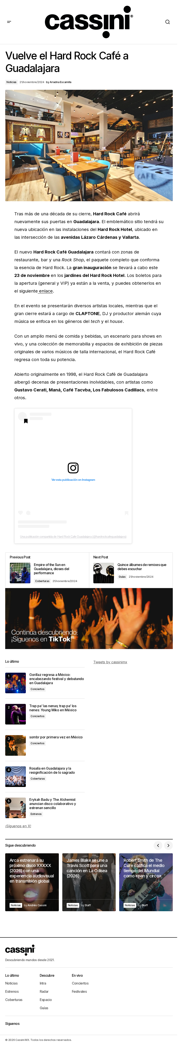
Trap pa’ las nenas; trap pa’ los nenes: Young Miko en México (52, 708)
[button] (9, 22)
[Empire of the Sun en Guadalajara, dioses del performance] (47, 570)
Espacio (46, 1000)
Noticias (11, 82)
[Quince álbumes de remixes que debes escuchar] (131, 570)
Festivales (79, 991)
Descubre (47, 975)
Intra (43, 983)
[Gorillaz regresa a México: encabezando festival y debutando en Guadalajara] (15, 683)
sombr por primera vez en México (56, 737)
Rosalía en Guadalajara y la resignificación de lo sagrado (52, 770)
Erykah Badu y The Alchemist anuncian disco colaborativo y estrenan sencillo (52, 804)
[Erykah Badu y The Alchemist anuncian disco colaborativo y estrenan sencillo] (15, 808)
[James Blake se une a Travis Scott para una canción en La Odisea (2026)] (89, 882)
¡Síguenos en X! (18, 826)
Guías (122, 576)
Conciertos (37, 689)
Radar (44, 991)
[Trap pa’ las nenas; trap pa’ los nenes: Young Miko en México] (15, 714)
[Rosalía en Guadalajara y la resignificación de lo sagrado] (15, 776)
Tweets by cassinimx (110, 662)
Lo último (12, 975)
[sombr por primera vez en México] (15, 745)
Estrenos (36, 814)
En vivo (77, 975)
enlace (45, 291)
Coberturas (42, 581)
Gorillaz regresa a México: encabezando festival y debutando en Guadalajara (56, 679)
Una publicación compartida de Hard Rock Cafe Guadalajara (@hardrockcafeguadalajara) (73, 536)
